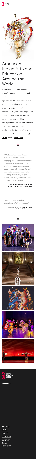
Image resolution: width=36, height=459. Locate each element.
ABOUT (5, 433)
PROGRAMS (6, 437)
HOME (4, 430)
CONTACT (6, 440)
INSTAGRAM (7, 446)
